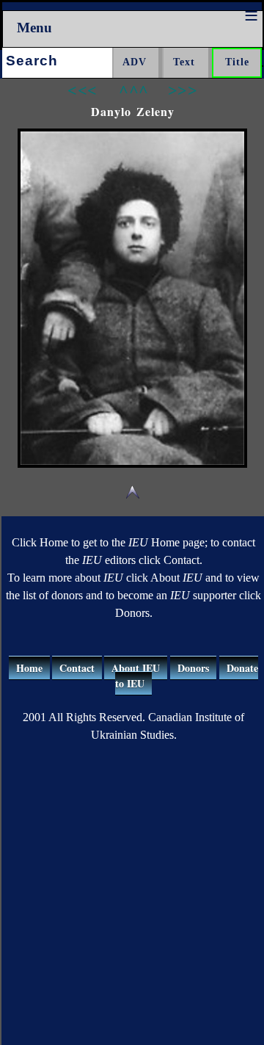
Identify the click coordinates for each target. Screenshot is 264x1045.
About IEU (135, 668)
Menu (34, 27)
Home (29, 668)
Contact (77, 668)
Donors (193, 668)
